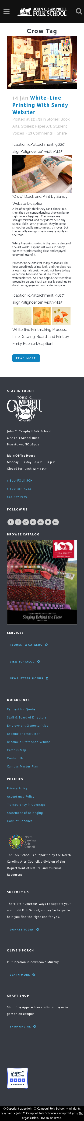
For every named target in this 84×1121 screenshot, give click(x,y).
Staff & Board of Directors (27, 717)
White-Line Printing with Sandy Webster (40, 105)
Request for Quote (21, 709)
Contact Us (15, 758)
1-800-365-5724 (19, 489)
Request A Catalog (26, 644)
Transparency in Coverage (26, 805)
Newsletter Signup (26, 678)
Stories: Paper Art (36, 126)
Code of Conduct (19, 821)
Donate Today (22, 929)
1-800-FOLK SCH (20, 480)
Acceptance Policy (20, 796)
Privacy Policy (17, 788)
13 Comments (40, 133)
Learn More (20, 974)
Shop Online (20, 1026)
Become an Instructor (23, 734)
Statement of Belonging (25, 813)
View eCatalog (22, 661)
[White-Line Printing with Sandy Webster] (42, 62)
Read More (26, 358)
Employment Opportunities (27, 726)
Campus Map (16, 750)
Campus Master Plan (22, 766)
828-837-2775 (17, 497)
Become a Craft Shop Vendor (28, 742)
